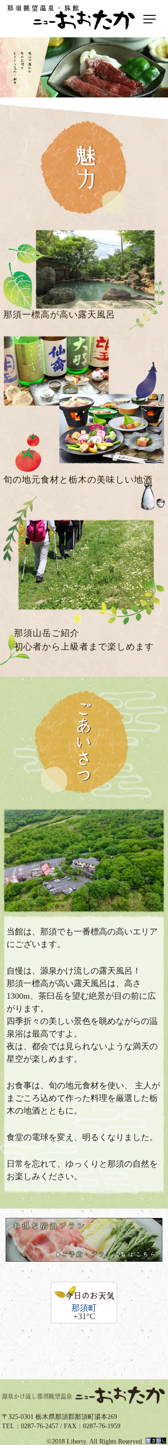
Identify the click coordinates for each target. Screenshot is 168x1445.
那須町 (84, 1308)
